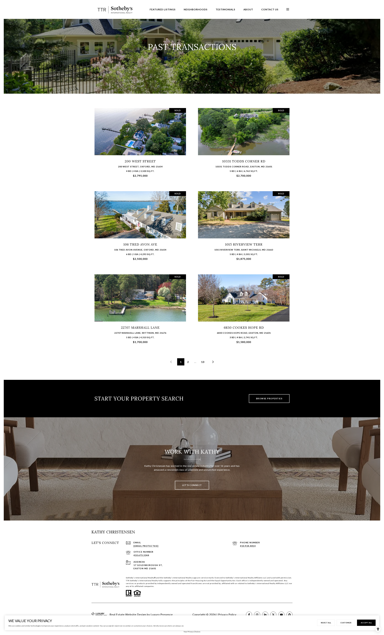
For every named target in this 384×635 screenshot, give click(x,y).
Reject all (326, 623)
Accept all (366, 623)
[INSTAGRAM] (257, 615)
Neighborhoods (195, 9)
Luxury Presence (162, 614)
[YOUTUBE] (281, 615)
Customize (345, 623)
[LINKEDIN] (265, 615)
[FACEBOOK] (249, 615)
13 (202, 361)
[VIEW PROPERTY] (140, 141)
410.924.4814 (248, 546)
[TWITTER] (273, 615)
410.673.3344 (141, 555)
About (248, 9)
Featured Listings (163, 9)
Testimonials (225, 9)
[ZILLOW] (289, 615)
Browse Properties (269, 398)
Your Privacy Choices (192, 632)
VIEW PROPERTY (140, 144)
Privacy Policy (227, 614)
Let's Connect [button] (192, 485)
